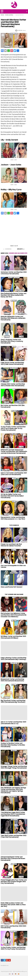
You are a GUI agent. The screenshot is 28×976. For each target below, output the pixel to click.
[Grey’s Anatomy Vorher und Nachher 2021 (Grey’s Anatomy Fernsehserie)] (14, 330)
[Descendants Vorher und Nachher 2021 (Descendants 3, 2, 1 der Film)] (14, 508)
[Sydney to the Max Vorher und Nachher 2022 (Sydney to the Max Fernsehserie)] (14, 734)
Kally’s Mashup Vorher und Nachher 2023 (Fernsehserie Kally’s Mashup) (13, 658)
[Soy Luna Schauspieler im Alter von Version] (14, 556)
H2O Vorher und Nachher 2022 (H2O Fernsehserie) (13, 927)
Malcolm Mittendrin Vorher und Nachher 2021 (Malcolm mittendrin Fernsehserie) (13, 318)
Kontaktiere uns (4, 965)
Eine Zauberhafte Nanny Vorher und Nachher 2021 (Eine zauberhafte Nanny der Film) (13, 295)
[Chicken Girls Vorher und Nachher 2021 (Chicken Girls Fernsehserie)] (14, 374)
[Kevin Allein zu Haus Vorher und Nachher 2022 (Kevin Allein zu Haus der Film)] (14, 893)
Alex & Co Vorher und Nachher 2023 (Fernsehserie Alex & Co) (13, 723)
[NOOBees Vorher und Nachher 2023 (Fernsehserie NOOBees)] (14, 627)
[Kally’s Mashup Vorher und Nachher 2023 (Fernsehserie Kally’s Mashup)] (14, 648)
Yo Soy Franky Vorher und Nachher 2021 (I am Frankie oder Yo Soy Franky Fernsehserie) (13, 428)
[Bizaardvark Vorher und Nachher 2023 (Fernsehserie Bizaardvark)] (14, 670)
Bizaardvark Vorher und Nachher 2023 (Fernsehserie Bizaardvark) (12, 680)
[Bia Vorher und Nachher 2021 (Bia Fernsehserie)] (14, 396)
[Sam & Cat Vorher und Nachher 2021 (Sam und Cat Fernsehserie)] (14, 463)
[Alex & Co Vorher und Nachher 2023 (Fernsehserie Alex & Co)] (14, 712)
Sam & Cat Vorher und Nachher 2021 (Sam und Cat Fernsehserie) (14, 474)
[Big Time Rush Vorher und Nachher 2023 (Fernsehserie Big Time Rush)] (14, 691)
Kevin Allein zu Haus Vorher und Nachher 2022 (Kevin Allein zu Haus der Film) (13, 904)
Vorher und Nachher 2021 (18, 253)
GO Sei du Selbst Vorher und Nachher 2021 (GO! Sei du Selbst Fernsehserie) (12, 496)
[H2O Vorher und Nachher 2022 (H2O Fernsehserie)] (14, 916)
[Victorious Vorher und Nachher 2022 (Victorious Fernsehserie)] (14, 263)
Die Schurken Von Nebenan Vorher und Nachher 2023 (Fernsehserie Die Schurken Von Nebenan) (13, 615)
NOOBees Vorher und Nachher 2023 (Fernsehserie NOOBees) (13, 637)
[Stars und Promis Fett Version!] (14, 577)
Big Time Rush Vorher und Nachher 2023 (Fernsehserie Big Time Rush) (13, 701)
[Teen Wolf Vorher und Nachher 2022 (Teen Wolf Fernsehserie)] (14, 826)
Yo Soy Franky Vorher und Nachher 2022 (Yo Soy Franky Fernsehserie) (13, 948)
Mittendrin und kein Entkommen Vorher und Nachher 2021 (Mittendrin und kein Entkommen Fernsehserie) (14, 451)
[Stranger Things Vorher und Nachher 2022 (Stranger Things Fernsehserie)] (14, 757)
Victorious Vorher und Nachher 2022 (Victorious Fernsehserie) (14, 273)
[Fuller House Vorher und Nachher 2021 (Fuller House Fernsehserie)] (14, 353)
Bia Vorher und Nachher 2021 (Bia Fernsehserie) (12, 406)
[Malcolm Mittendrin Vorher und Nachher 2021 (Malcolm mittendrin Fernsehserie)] (14, 307)
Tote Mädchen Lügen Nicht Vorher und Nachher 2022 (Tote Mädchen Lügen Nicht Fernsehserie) (13, 814)
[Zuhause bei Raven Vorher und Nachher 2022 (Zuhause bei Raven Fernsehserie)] (14, 847)
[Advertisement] (14, 230)
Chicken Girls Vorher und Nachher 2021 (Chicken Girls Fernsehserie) (13, 385)
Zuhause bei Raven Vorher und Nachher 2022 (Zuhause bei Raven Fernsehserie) (13, 858)
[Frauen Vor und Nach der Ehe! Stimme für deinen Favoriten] (14, 535)
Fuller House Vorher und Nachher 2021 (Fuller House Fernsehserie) (12, 363)
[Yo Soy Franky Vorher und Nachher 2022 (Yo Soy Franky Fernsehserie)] (14, 938)
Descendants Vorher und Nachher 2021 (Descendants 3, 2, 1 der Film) (13, 518)
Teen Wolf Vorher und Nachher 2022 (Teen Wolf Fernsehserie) (13, 836)
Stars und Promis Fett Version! (11, 587)
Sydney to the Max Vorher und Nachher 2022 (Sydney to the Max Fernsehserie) (13, 745)
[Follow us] (26, 11)
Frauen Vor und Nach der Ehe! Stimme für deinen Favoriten (11, 545)
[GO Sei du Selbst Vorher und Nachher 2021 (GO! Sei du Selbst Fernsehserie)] (14, 485)
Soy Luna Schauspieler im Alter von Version (13, 566)
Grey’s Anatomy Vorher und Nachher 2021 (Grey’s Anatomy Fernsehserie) (12, 341)
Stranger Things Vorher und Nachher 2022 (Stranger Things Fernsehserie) (14, 767)
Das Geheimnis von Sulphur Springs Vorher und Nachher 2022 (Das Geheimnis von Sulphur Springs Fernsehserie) (13, 790)
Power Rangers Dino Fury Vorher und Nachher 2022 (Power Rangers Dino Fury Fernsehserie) (14, 881)
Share (3, 35)
